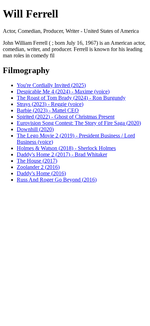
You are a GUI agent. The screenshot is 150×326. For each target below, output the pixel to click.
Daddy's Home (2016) (41, 173)
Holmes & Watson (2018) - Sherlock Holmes (66, 148)
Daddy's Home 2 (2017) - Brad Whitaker (62, 154)
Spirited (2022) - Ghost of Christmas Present (65, 117)
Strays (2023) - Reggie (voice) (50, 104)
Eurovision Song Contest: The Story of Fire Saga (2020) (79, 123)
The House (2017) (37, 161)
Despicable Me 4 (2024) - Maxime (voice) (63, 91)
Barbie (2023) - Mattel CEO (48, 110)
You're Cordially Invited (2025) (51, 85)
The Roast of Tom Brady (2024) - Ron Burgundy (71, 98)
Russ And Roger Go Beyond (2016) (57, 180)
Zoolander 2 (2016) (38, 167)
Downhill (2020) (35, 129)
